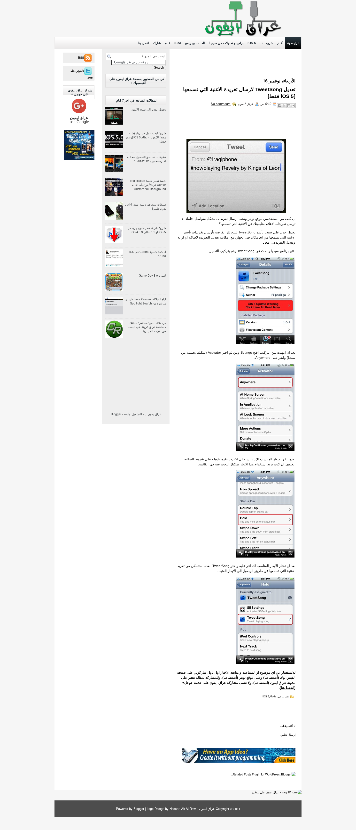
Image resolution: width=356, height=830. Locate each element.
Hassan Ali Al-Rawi (183, 808)
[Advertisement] (97, 20)
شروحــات (266, 42)
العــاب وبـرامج (195, 42)
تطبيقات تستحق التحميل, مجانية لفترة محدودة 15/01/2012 (146, 159)
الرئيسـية (293, 42)
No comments (221, 104)
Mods (273, 696)
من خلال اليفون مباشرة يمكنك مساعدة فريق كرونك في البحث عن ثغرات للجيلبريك (147, 326)
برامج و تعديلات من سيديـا (226, 42)
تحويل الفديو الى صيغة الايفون (148, 109)
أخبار (280, 42)
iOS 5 (252, 42)
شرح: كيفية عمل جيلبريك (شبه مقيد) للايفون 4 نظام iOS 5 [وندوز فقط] (145, 137)
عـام (167, 42)
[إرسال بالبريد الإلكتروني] (293, 105)
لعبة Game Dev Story (152, 275)
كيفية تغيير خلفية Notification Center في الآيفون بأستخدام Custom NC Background (148, 184)
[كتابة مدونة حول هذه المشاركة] (288, 105)
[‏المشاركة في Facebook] (279, 105)
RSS (81, 57)
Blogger (116, 414)
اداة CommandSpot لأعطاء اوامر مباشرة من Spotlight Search (145, 301)
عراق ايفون (207, 808)
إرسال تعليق (287, 734)
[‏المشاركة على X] (284, 105)
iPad (177, 42)
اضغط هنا (261, 683)
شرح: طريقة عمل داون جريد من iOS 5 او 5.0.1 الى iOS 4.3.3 (146, 230)
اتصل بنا (143, 42)
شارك (157, 42)
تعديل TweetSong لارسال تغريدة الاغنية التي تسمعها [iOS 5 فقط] (239, 93)
